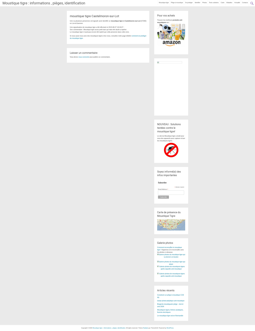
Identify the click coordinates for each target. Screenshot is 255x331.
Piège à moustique (177, 2)
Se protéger (189, 2)
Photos (204, 2)
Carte (222, 2)
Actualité (237, 2)
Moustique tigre (164, 2)
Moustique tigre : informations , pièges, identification (43, 3)
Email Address (163, 189)
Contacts (245, 2)
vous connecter (83, 57)
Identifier (197, 2)
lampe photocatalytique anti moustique (170, 301)
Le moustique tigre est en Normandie (170, 315)
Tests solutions (214, 2)
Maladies (229, 2)
